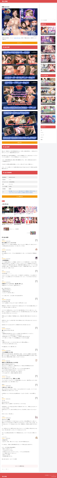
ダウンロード (19, 42)
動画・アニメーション (15, 191)
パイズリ (15, 192)
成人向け (27, 192)
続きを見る (20, 142)
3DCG (22, 191)
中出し (34, 191)
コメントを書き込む (19, 466)
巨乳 (9, 191)
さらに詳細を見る (19, 196)
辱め (19, 191)
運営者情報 (46, 475)
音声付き (31, 191)
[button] (54, 20)
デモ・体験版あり (26, 191)
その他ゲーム (19, 192)
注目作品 (31, 192)
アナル (12, 192)
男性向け (24, 192)
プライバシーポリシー (52, 475)
